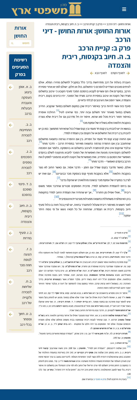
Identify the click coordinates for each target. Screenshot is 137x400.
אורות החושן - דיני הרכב (119, 24)
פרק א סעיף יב (99, 379)
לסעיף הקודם (117, 73)
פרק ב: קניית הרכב (92, 24)
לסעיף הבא (100, 73)
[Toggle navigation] (124, 9)
